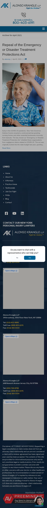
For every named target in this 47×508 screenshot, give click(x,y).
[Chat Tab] (23, 254)
